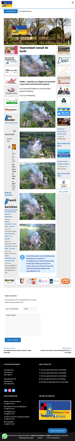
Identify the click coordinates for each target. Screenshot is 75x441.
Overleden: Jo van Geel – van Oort (10, 225)
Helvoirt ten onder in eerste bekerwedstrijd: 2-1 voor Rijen (56, 351)
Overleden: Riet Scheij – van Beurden (10, 236)
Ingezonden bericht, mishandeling (56, 370)
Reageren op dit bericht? (57, 431)
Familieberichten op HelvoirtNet (10, 259)
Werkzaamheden (9, 422)
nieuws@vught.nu (9, 384)
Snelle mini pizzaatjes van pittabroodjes (62, 131)
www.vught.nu (8, 375)
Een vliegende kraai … (25, 11)
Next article (66, 348)
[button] (11, 50)
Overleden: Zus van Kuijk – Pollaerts (11, 247)
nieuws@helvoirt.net (33, 271)
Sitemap (40, 438)
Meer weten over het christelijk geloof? (15, 406)
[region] (37, 31)
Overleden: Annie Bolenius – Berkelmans (10, 214)
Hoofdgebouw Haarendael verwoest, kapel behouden (17, 351)
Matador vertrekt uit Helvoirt (12, 401)
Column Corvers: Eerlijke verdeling (63, 162)
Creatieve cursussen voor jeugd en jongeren (16, 417)
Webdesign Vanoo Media (26, 438)
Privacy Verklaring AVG (53, 438)
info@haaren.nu (8, 381)
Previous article (10, 348)
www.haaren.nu (8, 372)
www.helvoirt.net (9, 370)
